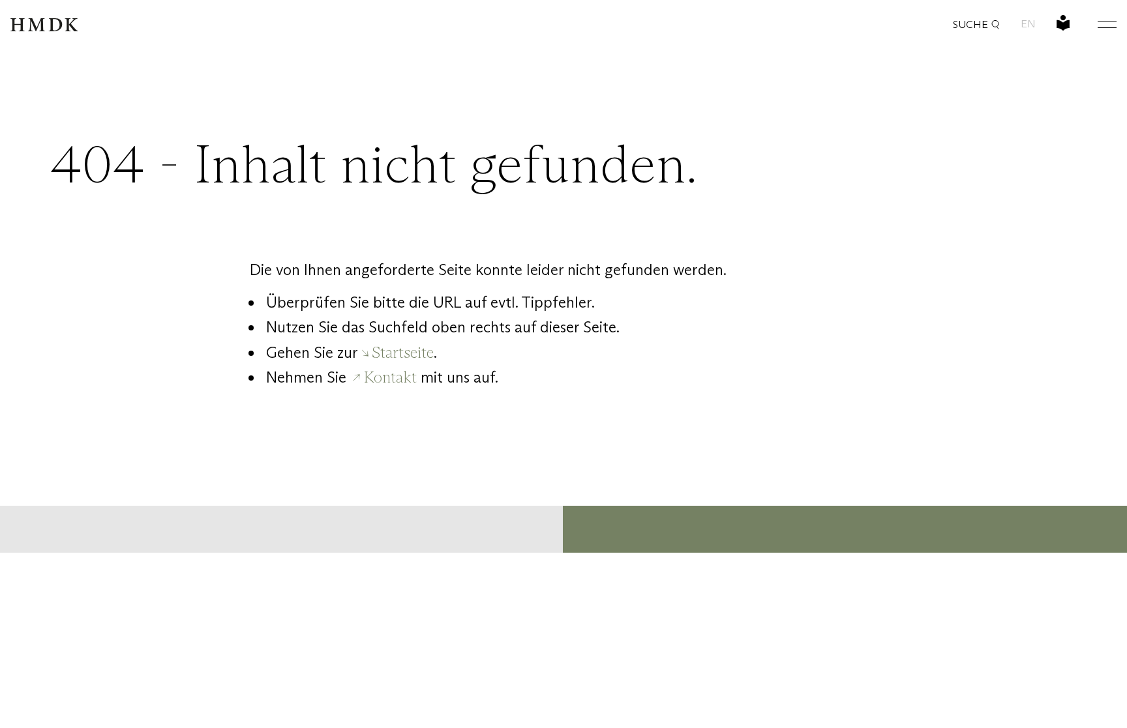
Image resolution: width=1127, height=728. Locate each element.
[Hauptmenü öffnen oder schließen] (1097, 24)
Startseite (403, 352)
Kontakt (390, 377)
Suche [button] (970, 24)
